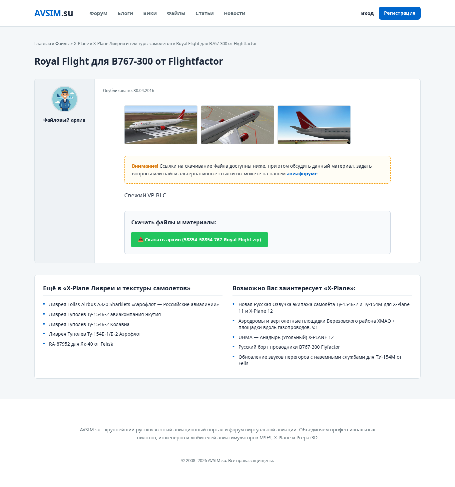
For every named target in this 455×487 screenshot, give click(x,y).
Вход (367, 13)
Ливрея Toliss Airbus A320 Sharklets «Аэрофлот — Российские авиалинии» (134, 304)
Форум (99, 13)
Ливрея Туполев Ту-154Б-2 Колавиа (89, 324)
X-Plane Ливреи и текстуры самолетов (132, 43)
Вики (150, 13)
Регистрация (399, 13)
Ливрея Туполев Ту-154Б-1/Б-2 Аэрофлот (95, 334)
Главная (42, 43)
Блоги (125, 13)
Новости (234, 13)
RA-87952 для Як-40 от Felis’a (81, 344)
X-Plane (81, 43)
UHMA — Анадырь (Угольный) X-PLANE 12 (286, 337)
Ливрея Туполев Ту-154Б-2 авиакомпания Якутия (105, 314)
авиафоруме (302, 173)
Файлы (176, 13)
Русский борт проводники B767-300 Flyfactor (289, 347)
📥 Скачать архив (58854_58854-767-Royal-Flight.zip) (199, 239)
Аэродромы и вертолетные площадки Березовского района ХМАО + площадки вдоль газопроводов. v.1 (316, 324)
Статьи (205, 13)
